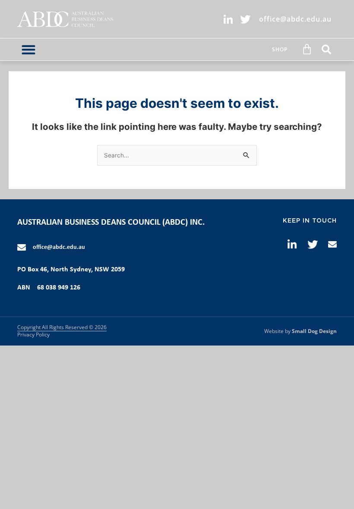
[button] (28, 49)
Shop (280, 49)
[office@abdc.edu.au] (21, 247)
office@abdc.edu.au (59, 247)
